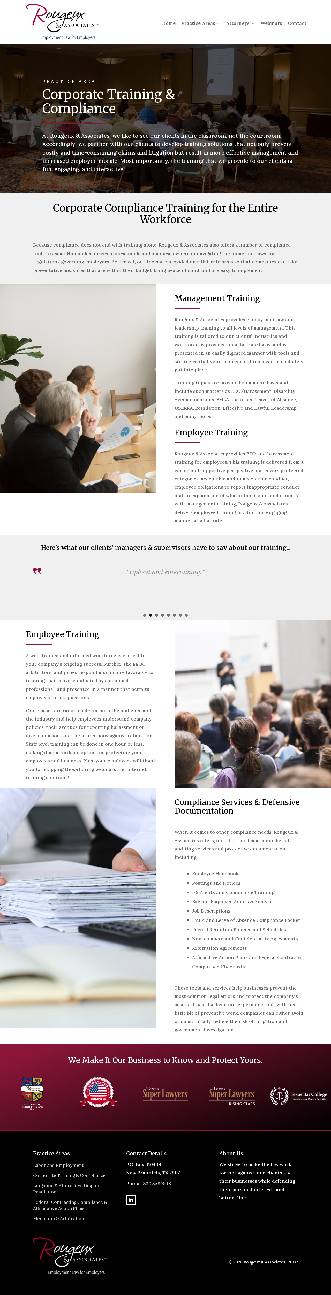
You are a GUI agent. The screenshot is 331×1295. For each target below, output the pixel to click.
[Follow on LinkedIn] (131, 1200)
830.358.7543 (157, 1183)
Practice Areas (198, 23)
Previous (25, 592)
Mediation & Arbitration (58, 1218)
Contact (297, 23)
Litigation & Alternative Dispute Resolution (67, 1189)
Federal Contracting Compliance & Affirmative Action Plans (70, 1205)
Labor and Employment (58, 1165)
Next (305, 592)
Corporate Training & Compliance (69, 1175)
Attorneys (238, 23)
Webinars (271, 23)
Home (169, 23)
